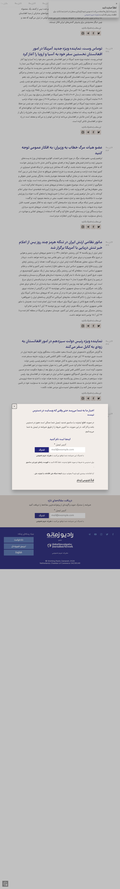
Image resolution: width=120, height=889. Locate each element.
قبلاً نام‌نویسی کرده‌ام (85, 480)
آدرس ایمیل (60, 444)
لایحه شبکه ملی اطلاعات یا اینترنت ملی (48, 473)
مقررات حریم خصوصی (44, 455)
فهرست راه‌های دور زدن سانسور (37, 462)
